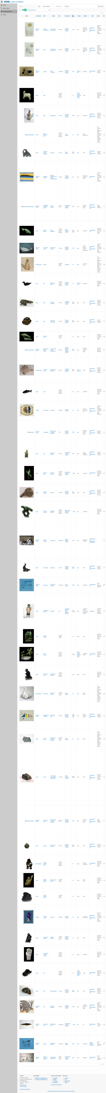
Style (92, 15)
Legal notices (62, 1091)
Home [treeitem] (4, 5)
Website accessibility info (41, 1078)
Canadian (79, 370)
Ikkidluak (52, 115)
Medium (85, 15)
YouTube (55, 1080)
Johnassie (52, 303)
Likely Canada (66, 153)
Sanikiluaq (67, 301)
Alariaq (51, 991)
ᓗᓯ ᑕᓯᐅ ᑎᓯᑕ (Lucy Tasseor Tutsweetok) (53, 777)
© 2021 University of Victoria (53, 1091)
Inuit (78, 29)
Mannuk (52, 302)
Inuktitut (52, 512)
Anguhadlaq (52, 1024)
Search (66, 1078)
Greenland (67, 264)
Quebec (66, 283)
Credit (98, 15)
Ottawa (66, 539)
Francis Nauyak (53, 880)
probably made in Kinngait (67, 348)
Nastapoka (52, 283)
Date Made (73, 16)
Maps (66, 1082)
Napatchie (52, 231)
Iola (55, 115)
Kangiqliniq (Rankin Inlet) (67, 610)
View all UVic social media (56, 1084)
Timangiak (52, 320)
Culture (79, 15)
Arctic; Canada (66, 135)
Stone (37, 95)
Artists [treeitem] (4, 14)
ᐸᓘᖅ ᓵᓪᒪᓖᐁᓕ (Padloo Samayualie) (53, 350)
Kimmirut (67, 114)
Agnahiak (52, 369)
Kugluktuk (67, 369)
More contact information (25, 1089)
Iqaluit (66, 229)
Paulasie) (52, 740)
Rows (57, 6)
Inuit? (78, 97)
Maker (53, 15)
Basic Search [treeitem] (6, 8)
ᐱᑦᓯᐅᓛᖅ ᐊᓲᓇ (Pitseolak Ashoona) (53, 432)
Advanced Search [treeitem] (7, 11)
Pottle (51, 540)
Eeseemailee (53, 1057)
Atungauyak (52, 1058)
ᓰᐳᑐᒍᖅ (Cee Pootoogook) (53, 29)
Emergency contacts (70, 1091)
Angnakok (52, 693)
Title (46, 15)
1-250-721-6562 (23, 1086)
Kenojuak (52, 1007)
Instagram (55, 1082)
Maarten (52, 675)
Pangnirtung (67, 205)
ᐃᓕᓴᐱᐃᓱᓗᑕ (52, 584)
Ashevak (52, 1006)
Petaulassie (52, 321)
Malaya (51, 454)
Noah (51, 230)
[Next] (103, 13)
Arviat (66, 775)
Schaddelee (52, 673)
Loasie (51, 694)
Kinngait (66, 28)
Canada (66, 30)
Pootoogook (52, 247)
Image (26, 15)
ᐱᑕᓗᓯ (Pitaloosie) (52, 71)
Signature (52, 511)
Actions (66, 6)
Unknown (52, 152)
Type (59, 15)
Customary (92, 611)
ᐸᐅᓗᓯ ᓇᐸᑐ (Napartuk (52, 738)
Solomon (52, 207)
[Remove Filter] (49, 10)
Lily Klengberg (53, 370)
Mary (51, 716)
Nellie (51, 284)
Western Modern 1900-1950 (92, 1043)
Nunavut (67, 29)
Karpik (51, 205)
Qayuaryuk (52, 715)
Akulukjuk (52, 453)
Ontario (66, 540)
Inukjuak (67, 282)
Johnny (51, 248)
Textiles (37, 410)
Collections (38, 15)
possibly (52, 585)
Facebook (55, 1078)
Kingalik (52, 937)
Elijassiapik (52, 567)
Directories (67, 1080)
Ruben (51, 879)
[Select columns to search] (21, 6)
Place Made (67, 15)
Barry (54, 540)
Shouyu (52, 846)
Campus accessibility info (41, 1079)
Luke (51, 1025)
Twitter (54, 1079)
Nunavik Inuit (79, 283)
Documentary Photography (92, 541)
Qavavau (52, 473)
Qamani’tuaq (67, 1023)
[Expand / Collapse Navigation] (2, 2)
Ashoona (52, 472)
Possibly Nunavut (67, 410)
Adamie (55, 991)
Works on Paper (37, 29)
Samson (52, 938)
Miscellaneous (39, 264)
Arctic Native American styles (79, 94)
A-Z (66, 1079)
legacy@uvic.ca (23, 1084)
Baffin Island (67, 472)
